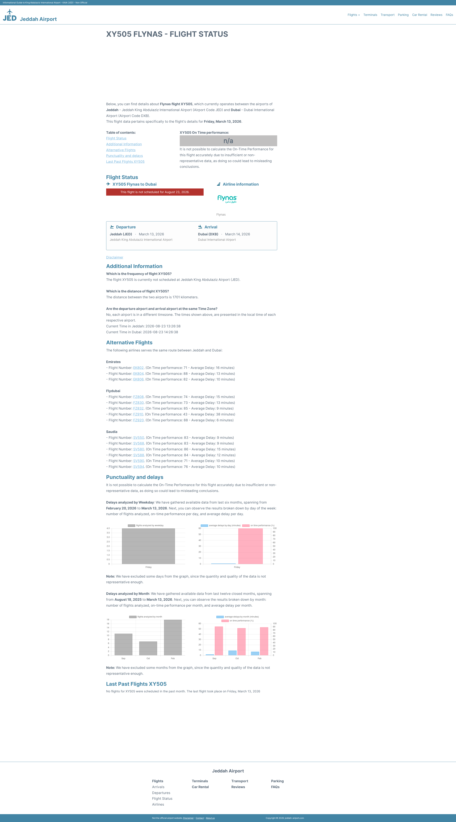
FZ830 (138, 402)
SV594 (138, 466)
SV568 (138, 443)
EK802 (138, 368)
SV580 (138, 449)
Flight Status (116, 138)
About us (210, 818)
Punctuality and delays (124, 156)
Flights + (354, 15)
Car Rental (419, 15)
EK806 (138, 379)
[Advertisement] (228, 72)
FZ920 (138, 420)
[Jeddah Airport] (10, 15)
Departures (161, 793)
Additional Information (124, 144)
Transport (388, 15)
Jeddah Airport (38, 19)
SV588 (138, 455)
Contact (200, 818)
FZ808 (138, 397)
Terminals (370, 15)
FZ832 (138, 408)
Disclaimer (188, 818)
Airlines (158, 804)
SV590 (138, 461)
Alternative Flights (121, 150)
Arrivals (158, 787)
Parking (403, 15)
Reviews (436, 15)
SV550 (138, 437)
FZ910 (138, 414)
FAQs (449, 15)
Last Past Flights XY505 (125, 161)
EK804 (138, 373)
